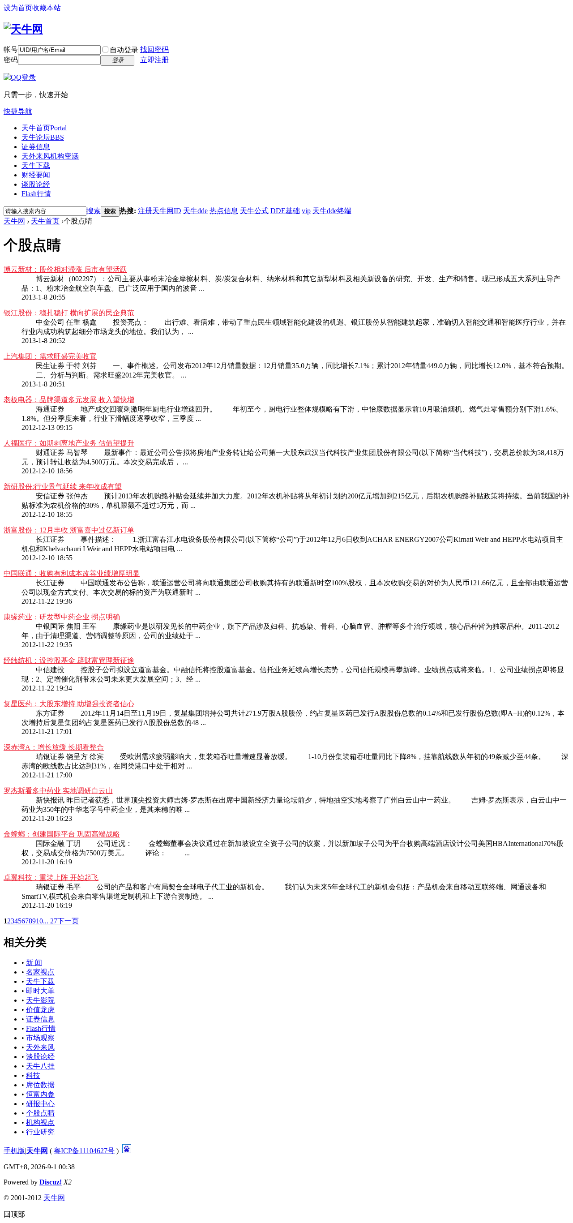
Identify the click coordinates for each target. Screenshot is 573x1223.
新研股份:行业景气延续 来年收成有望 (63, 486)
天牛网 (14, 221)
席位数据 (40, 1085)
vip (306, 211)
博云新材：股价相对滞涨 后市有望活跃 (65, 269)
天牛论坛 (42, 137)
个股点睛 (40, 1113)
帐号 (11, 49)
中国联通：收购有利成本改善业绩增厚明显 (72, 573)
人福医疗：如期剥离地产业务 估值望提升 (69, 443)
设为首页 (18, 8)
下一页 (68, 921)
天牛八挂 (40, 1066)
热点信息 (224, 211)
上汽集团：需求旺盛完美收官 (50, 356)
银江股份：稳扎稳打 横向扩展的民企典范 (69, 313)
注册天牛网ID (159, 211)
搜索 (93, 211)
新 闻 (34, 962)
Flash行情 (36, 193)
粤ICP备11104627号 (84, 1150)
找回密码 (154, 49)
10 (39, 921)
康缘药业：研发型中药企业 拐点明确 (62, 617)
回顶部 (14, 1214)
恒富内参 (40, 1094)
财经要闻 (35, 175)
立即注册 (154, 60)
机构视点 (40, 1122)
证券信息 (35, 146)
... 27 (50, 921)
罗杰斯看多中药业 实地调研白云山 (58, 790)
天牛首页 (44, 128)
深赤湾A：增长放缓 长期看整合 (54, 747)
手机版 (14, 1150)
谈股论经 (35, 184)
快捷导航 (18, 111)
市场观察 (40, 1038)
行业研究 (40, 1132)
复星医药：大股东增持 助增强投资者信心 (69, 704)
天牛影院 (40, 1000)
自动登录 (124, 50)
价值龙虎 (40, 1009)
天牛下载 (35, 165)
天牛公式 (254, 211)
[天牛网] (23, 29)
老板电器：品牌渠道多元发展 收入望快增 (69, 399)
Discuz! (50, 1182)
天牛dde (195, 211)
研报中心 (40, 1103)
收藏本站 (46, 8)
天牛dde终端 (331, 211)
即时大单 (40, 991)
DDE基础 (285, 211)
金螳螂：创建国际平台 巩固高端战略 (62, 834)
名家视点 (40, 972)
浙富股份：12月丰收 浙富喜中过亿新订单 (69, 530)
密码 (11, 60)
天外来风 (50, 156)
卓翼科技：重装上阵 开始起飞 (51, 877)
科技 (33, 1075)
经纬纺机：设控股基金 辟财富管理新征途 (69, 660)
